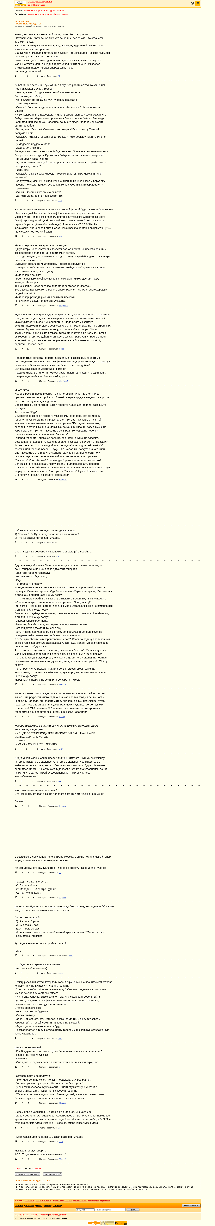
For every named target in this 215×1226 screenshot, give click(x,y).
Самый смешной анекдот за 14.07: (34, 1180)
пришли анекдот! (191, 1205)
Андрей (62, 898)
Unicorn (62, 685)
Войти (30, 5)
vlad (59, 1128)
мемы (45, 10)
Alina (60, 76)
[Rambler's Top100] (94, 1223)
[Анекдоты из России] (20, 3)
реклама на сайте (22, 1215)
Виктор (62, 717)
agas (60, 201)
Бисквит (62, 806)
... (60, 873)
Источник (63, 956)
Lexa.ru (61, 973)
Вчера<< (19, 1168)
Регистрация (39, 5)
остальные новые (43, 1201)
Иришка (62, 1103)
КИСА (60, 749)
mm (60, 236)
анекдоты (28, 10)
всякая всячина (80, 1201)
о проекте (44, 1215)
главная (19, 1206)
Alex (61, 1142)
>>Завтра (36, 1168)
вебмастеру (54, 1215)
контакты (34, 1215)
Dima (60, 1039)
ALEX (60, 781)
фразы (53, 10)
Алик (71, 956)
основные (29, 1201)
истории (38, 10)
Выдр (61, 349)
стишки (60, 10)
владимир (63, 306)
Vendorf (62, 1159)
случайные (105, 1201)
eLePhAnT (63, 381)
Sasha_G (63, 480)
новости (63, 1215)
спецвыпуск (93, 1201)
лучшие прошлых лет (62, 1201)
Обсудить (41, 76)
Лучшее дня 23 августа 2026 (40, 2)
